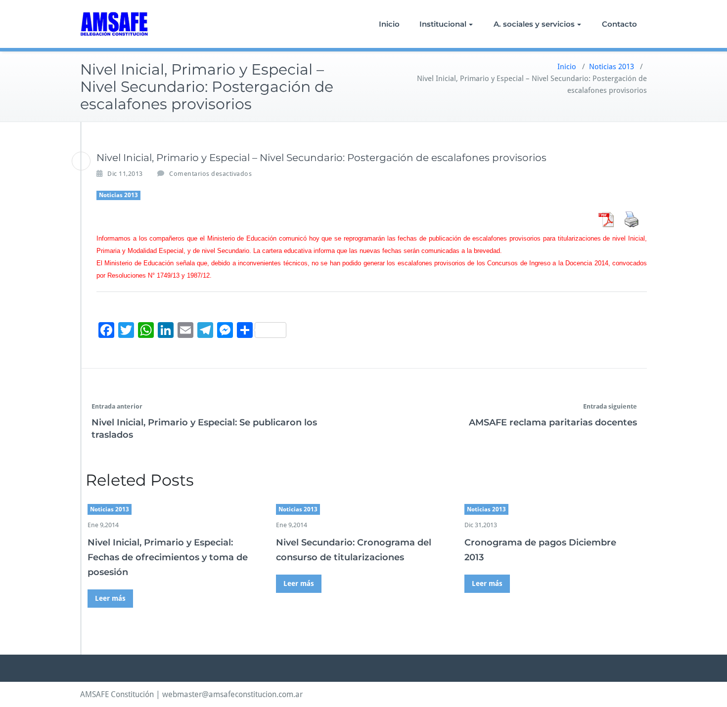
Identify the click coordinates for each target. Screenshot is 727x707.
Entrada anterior (116, 406)
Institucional (442, 24)
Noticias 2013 (611, 66)
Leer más (110, 598)
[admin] (81, 161)
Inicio (389, 24)
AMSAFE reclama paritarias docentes (553, 422)
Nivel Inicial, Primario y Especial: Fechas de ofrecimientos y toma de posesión (168, 557)
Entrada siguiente (610, 406)
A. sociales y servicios (534, 24)
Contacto (619, 24)
